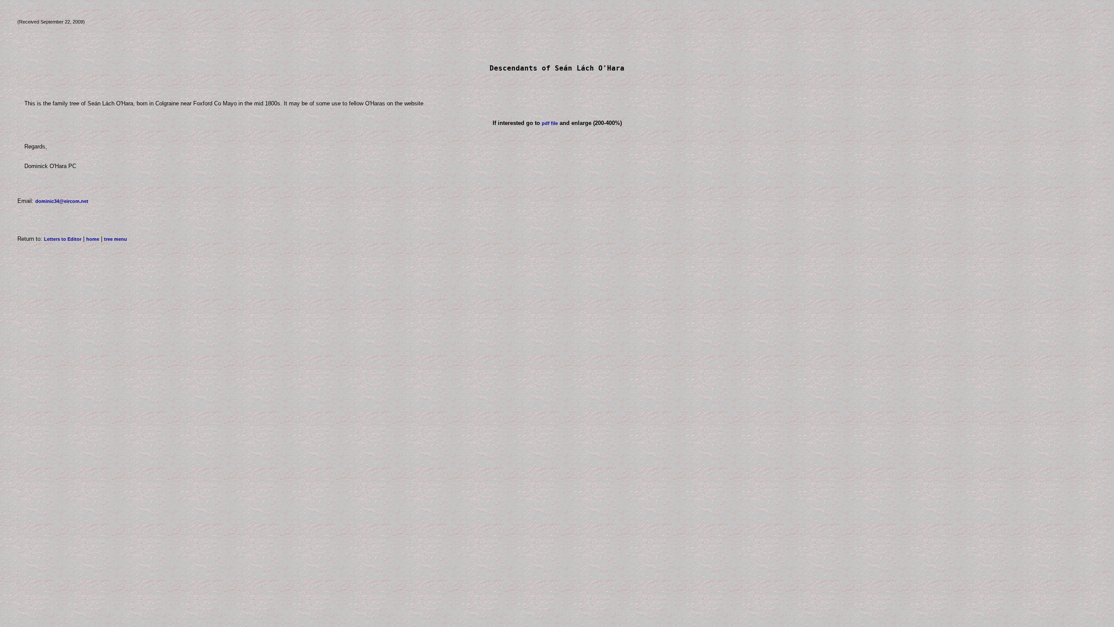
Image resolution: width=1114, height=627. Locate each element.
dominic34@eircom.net (61, 201)
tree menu (115, 239)
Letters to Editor (62, 239)
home (92, 239)
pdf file (550, 123)
